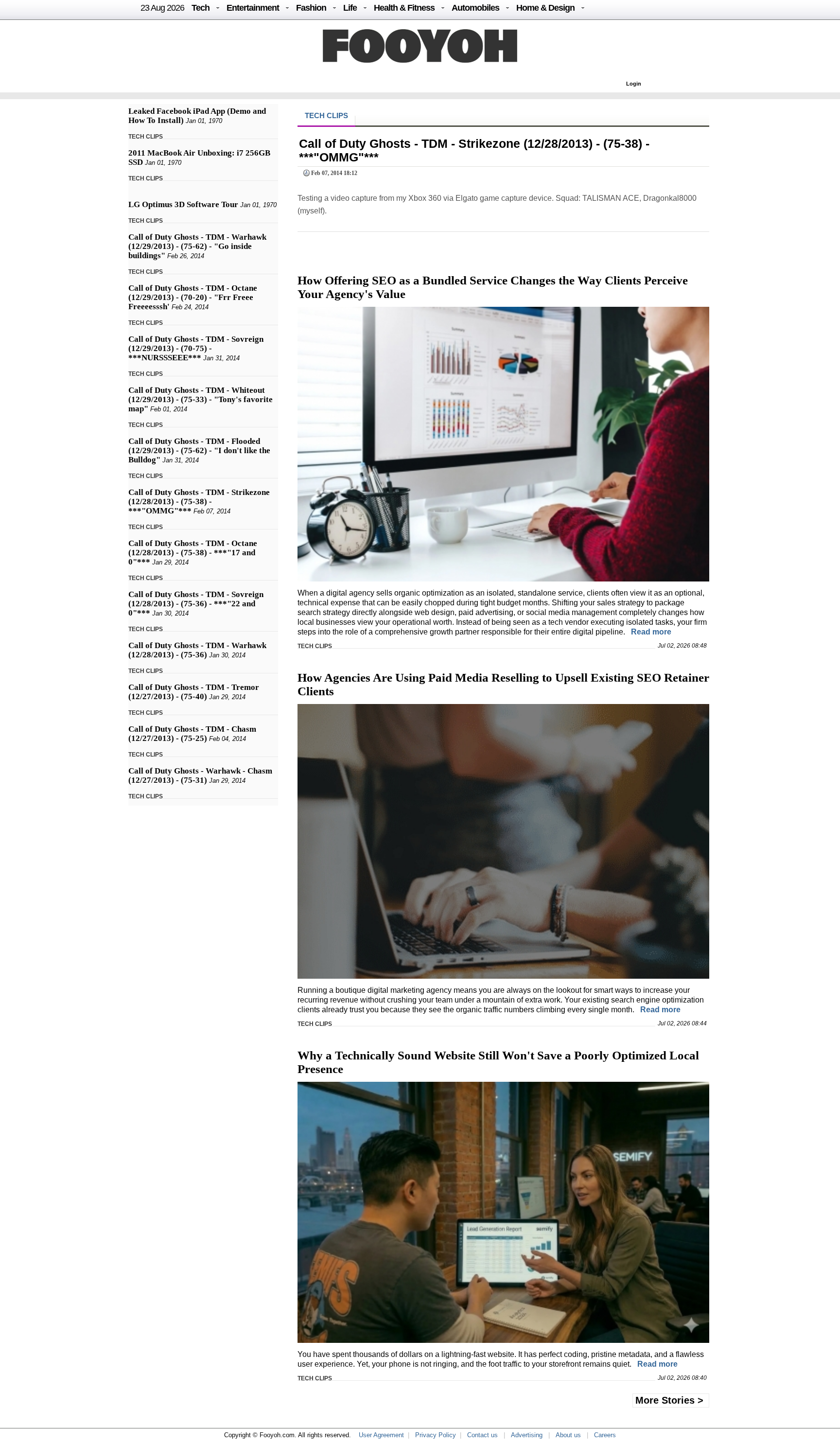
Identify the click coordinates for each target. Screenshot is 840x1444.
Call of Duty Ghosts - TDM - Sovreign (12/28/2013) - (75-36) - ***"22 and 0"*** (195, 603)
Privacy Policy (435, 1435)
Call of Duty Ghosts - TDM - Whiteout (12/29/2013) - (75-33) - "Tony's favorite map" (200, 399)
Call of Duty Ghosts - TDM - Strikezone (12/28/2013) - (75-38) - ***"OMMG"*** (199, 501)
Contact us (482, 1435)
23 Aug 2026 (162, 8)
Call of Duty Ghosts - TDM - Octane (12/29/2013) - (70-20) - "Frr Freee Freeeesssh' (192, 297)
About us (568, 1435)
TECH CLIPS (145, 136)
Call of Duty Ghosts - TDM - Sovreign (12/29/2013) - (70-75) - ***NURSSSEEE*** (195, 348)
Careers (605, 1435)
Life (350, 8)
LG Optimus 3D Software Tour (183, 204)
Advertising (526, 1435)
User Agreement (381, 1435)
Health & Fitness (404, 8)
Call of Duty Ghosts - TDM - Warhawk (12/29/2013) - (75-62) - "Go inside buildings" (197, 246)
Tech (201, 8)
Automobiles (475, 8)
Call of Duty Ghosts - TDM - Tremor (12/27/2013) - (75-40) (193, 692)
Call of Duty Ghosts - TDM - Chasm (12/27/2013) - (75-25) (192, 733)
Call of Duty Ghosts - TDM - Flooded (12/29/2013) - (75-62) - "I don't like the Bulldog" (199, 450)
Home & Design (545, 8)
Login (633, 84)
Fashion (311, 8)
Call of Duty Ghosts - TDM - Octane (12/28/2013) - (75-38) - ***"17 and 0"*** (192, 552)
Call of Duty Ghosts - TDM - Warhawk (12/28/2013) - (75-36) (197, 650)
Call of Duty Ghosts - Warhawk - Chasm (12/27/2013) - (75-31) (200, 775)
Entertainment (253, 8)
